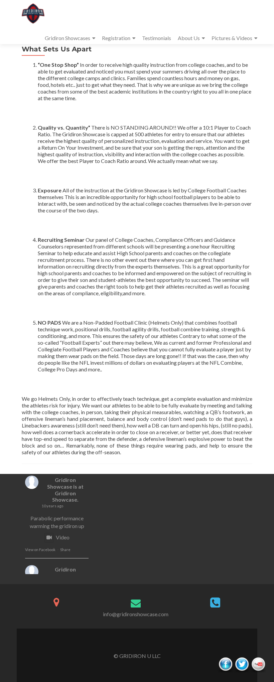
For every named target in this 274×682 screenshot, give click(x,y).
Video (63, 537)
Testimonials (156, 38)
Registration (116, 38)
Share (65, 549)
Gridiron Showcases (67, 38)
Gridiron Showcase (61, 483)
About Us (189, 38)
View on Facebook (40, 549)
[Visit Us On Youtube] (258, 664)
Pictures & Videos (232, 38)
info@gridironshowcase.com (135, 614)
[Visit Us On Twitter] (242, 664)
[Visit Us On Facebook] (225, 664)
